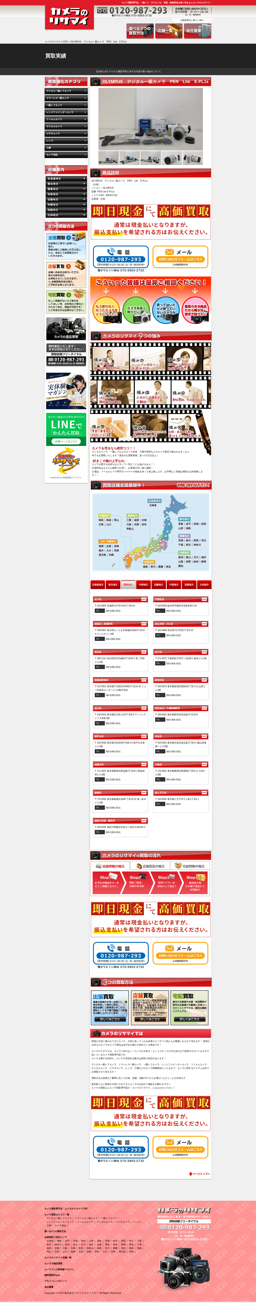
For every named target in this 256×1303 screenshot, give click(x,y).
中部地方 (143, 584)
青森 (59, 1241)
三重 (139, 1244)
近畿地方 (158, 584)
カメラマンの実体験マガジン (59, 1269)
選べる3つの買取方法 (55, 1231)
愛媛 (115, 1248)
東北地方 (113, 584)
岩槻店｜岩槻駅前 (120, 623)
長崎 (89, 1251)
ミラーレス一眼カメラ (57, 98)
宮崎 (113, 1251)
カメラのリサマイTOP (56, 41)
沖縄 (131, 1251)
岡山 (49, 1251)
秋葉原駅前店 (120, 680)
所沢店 (120, 652)
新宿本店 (180, 680)
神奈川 (58, 1244)
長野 (107, 1244)
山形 (91, 1241)
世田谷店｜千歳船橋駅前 (180, 708)
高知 (123, 1248)
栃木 (115, 1241)
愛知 (131, 1244)
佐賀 (81, 1251)
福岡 (73, 1251)
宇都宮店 (180, 599)
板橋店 (120, 792)
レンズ (49, 140)
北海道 (50, 1241)
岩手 (67, 1241)
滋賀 (49, 1248)
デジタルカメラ (54, 126)
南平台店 (120, 736)
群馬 (123, 1241)
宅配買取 (190, 866)
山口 (65, 1251)
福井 (91, 1244)
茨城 (107, 1241)
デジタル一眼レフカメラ (58, 91)
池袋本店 (120, 764)
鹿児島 (122, 1251)
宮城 (75, 1241)
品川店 (120, 708)
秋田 (83, 1241)
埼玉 (131, 1241)
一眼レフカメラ (54, 105)
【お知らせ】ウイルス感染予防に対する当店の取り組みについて (128, 71)
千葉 (139, 1241)
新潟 (67, 1244)
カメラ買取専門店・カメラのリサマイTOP (66, 1208)
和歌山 (90, 1248)
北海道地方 (97, 584)
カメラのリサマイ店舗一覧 (58, 1257)
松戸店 (180, 652)
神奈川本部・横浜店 (120, 820)
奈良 (81, 1248)
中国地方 (174, 584)
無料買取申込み (52, 1275)
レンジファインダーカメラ (59, 112)
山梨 (99, 1244)
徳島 (99, 1248)
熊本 (97, 1251)
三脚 (48, 147)
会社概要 (48, 1287)
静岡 (123, 1244)
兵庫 (73, 1248)
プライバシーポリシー (55, 1281)
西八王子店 (180, 792)
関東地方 (128, 584)
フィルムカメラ (54, 119)
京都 (57, 1248)
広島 (57, 1251)
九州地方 (204, 584)
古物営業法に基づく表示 (191, 20)
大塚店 (180, 764)
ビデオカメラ (53, 133)
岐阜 (115, 1244)
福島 (99, 1241)
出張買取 (110, 866)
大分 (105, 1251)
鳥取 (131, 1248)
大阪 (65, 1248)
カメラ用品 (52, 154)
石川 (83, 1244)
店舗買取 (150, 866)
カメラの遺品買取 (53, 1263)
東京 (49, 1244)
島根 (139, 1248)
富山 (75, 1244)
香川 (107, 1248)
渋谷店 (180, 736)
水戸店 (120, 599)
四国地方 (189, 584)
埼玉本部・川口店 (180, 623)
